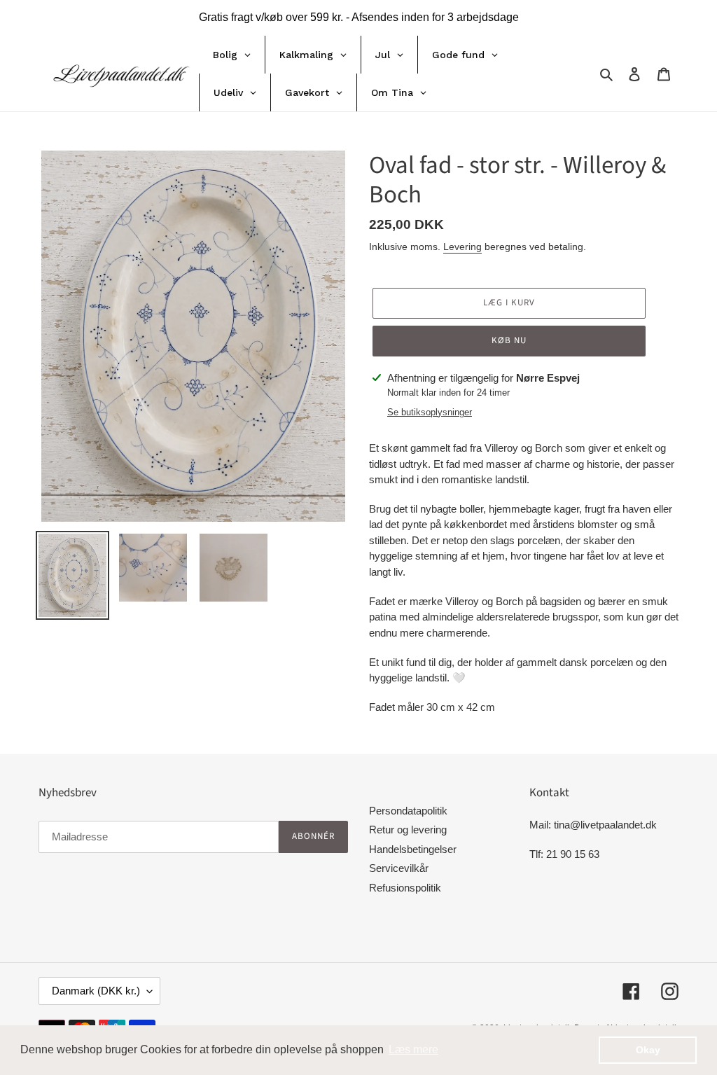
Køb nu (509, 340)
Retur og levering (408, 829)
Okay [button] (648, 1049)
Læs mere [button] (413, 1049)
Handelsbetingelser (413, 849)
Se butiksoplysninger (429, 412)
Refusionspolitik (405, 888)
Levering (462, 246)
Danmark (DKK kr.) (96, 991)
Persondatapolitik (408, 811)
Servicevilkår (399, 868)
